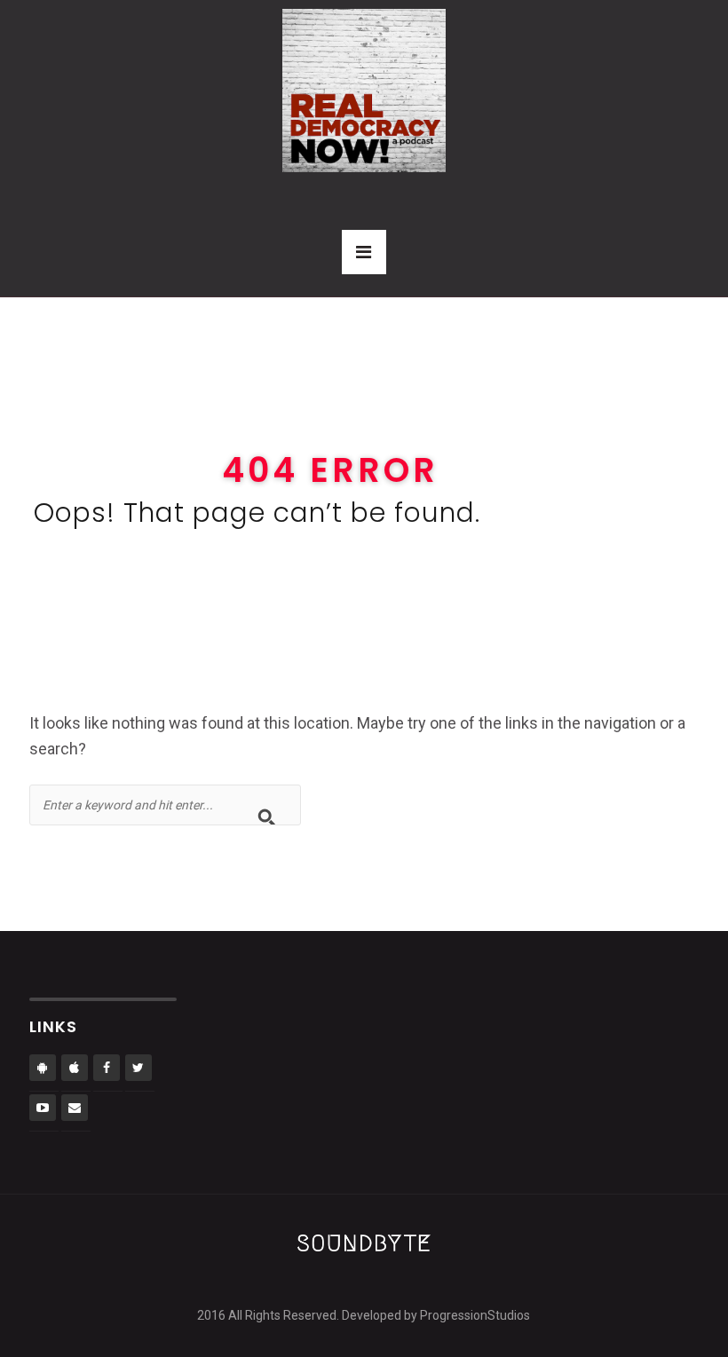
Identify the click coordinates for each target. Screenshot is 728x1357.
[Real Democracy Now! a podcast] (364, 99)
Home (46, 378)
